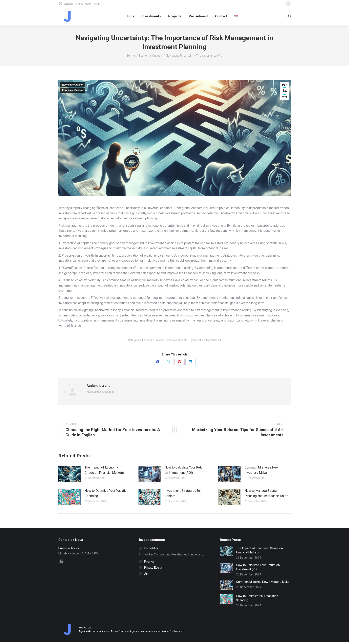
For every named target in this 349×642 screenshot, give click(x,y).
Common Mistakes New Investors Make (262, 470)
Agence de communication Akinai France (103, 631)
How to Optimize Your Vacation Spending (106, 493)
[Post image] (69, 474)
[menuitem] (236, 16)
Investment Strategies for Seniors (183, 493)
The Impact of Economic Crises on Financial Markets (104, 470)
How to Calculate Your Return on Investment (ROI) (185, 470)
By (195, 340)
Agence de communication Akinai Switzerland (157, 631)
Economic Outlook (72, 84)
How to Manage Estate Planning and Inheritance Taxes (266, 493)
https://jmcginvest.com (100, 391)
